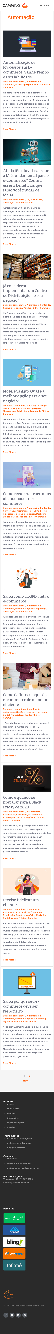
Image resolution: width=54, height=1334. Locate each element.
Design (43, 406)
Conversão (8, 511)
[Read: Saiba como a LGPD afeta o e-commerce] (27, 578)
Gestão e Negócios (12, 308)
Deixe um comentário (14, 82)
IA (28, 200)
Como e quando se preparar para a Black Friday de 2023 (22, 802)
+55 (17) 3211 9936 (23, 1179)
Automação (33, 82)
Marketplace (9, 411)
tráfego (14, 517)
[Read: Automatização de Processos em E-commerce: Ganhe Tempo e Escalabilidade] (27, 44)
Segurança (41, 609)
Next (27, 1081)
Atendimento (33, 709)
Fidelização (9, 514)
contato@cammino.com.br (16, 1183)
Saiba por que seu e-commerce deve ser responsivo (21, 1006)
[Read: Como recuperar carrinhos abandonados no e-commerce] (27, 475)
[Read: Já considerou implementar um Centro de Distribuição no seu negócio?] (27, 267)
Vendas (37, 85)
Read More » (9, 128)
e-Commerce (22, 511)
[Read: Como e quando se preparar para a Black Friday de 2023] (27, 779)
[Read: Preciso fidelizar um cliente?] (27, 881)
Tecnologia (8, 203)
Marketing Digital (24, 85)
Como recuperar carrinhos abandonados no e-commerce (27, 498)
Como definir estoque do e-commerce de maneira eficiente (25, 700)
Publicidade (23, 411)
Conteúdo (45, 305)
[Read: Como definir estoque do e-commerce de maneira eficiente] (27, 676)
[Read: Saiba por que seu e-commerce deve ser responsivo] (27, 983)
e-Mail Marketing (38, 511)
